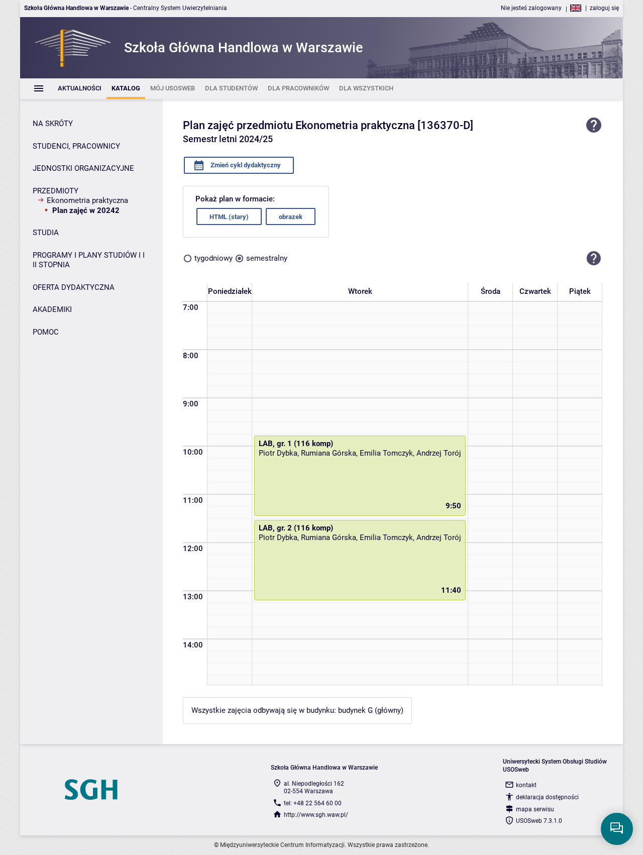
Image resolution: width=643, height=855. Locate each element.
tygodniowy (213, 258)
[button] (593, 258)
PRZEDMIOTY (55, 190)
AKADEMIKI (52, 309)
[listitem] (79, 88)
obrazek (290, 217)
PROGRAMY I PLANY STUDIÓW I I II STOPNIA (89, 260)
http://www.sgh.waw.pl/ (316, 814)
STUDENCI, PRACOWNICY (76, 146)
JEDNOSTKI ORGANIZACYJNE (83, 168)
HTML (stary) (229, 217)
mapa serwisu (535, 809)
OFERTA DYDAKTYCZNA (74, 287)
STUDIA (46, 232)
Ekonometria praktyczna (87, 200)
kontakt (526, 785)
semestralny (266, 258)
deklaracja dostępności (547, 797)
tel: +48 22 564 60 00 (313, 803)
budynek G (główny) (370, 710)
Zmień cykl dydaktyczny (245, 165)
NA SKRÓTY (53, 123)
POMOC (46, 332)
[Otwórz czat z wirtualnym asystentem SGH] (617, 829)
